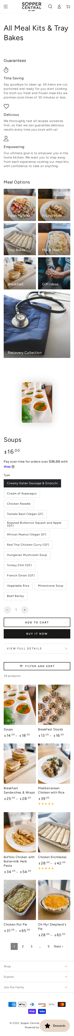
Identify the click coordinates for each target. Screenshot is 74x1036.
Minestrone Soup (50, 585)
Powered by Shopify (37, 1027)
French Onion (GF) (21, 575)
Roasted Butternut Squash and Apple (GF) (34, 524)
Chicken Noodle (19, 503)
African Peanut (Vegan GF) (26, 534)
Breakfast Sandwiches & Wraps (19, 790)
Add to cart (37, 622)
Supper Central (30, 1023)
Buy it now (37, 633)
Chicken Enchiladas (52, 857)
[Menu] (5, 6)
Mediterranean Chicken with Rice (51, 790)
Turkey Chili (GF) (19, 565)
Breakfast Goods (50, 729)
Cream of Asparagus (22, 493)
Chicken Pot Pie (15, 924)
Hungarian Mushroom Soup (27, 555)
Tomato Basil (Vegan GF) (25, 514)
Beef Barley (15, 596)
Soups (8, 729)
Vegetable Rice (18, 585)
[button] (50, 6)
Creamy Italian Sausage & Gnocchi (32, 483)
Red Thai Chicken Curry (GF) (28, 544)
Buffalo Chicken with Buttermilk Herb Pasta (19, 861)
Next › (58, 946)
